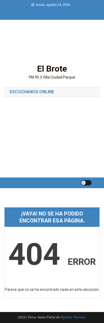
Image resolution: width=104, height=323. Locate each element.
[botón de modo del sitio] (86, 182)
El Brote (52, 69)
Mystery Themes (73, 317)
